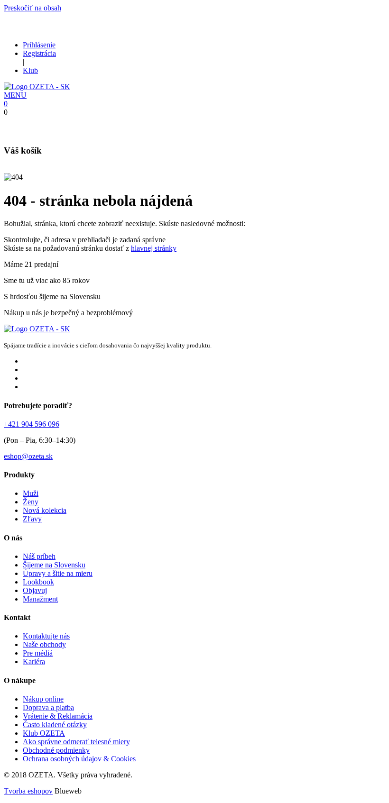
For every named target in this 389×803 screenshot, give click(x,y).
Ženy (30, 502)
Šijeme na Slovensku (54, 565)
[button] (15, 95)
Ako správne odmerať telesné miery (76, 742)
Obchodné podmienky (56, 750)
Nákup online (43, 699)
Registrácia (39, 53)
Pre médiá (38, 653)
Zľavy (32, 519)
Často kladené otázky (55, 725)
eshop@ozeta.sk (28, 456)
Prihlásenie (39, 45)
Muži (30, 493)
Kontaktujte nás (46, 636)
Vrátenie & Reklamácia (58, 716)
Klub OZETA (44, 733)
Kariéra (34, 661)
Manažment (40, 599)
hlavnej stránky (153, 248)
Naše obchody (44, 644)
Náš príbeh (39, 556)
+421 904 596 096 (31, 424)
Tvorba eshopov (28, 791)
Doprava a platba (48, 707)
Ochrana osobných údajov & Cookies (79, 759)
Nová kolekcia (44, 510)
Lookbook (38, 582)
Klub (30, 70)
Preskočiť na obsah (32, 8)
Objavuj (35, 590)
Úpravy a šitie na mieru (58, 573)
